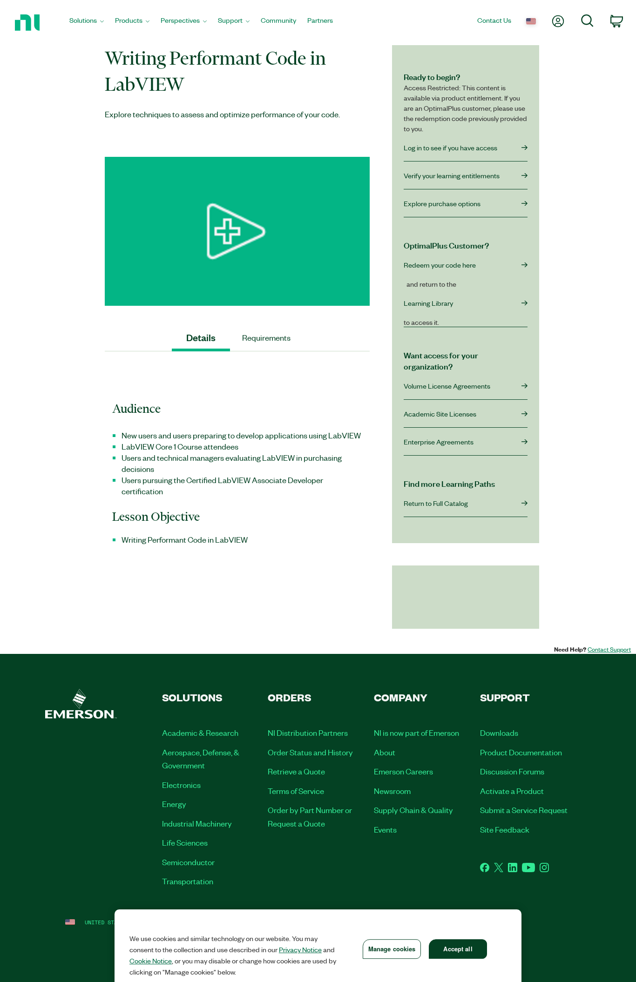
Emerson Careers (403, 771)
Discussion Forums (512, 771)
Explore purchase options (442, 203)
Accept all (457, 948)
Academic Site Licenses (440, 413)
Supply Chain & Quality (413, 810)
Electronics (181, 785)
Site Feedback (504, 829)
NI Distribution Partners (308, 732)
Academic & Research (200, 732)
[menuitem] (86, 22)
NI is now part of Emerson (416, 732)
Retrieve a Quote (296, 771)
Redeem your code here (440, 264)
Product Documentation (521, 752)
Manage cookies (392, 948)
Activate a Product (512, 791)
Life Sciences (185, 842)
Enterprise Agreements (439, 441)
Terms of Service (296, 791)
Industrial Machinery (197, 823)
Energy (174, 804)
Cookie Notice (150, 960)
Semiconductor (188, 862)
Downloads (499, 732)
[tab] (201, 337)
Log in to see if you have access (450, 147)
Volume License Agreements (447, 385)
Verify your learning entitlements (452, 175)
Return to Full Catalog (436, 503)
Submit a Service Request (524, 810)
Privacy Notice (300, 949)
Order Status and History (310, 752)
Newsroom (392, 791)
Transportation (187, 881)
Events (385, 829)
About (384, 752)
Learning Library (428, 303)
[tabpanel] (237, 472)
